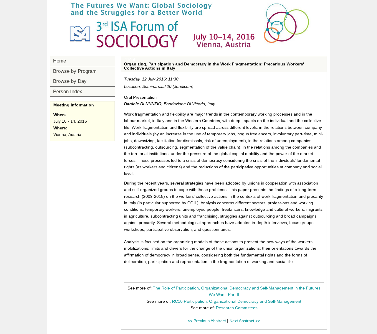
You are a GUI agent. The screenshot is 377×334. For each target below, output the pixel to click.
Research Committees (236, 307)
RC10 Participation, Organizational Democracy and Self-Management (236, 301)
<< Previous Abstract (207, 320)
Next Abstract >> (244, 320)
